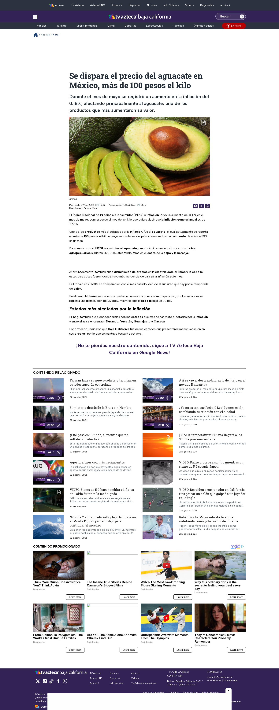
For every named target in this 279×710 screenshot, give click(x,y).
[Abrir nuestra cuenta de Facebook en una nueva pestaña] (58, 681)
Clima (111, 25)
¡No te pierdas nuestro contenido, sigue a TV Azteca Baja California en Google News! (139, 349)
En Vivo (236, 26)
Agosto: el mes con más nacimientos (97, 462)
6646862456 (213, 680)
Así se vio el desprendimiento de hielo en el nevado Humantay (212, 382)
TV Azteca (77, 5)
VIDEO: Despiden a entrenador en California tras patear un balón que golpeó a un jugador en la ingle (212, 494)
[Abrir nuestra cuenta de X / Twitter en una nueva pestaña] (37, 681)
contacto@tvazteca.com (219, 677)
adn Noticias (171, 5)
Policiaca (178, 25)
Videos (189, 5)
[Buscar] (242, 16)
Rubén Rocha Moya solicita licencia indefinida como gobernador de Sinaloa (208, 519)
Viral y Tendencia (87, 25)
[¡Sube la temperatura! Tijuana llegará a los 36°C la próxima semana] (158, 445)
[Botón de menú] (35, 17)
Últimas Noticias (204, 25)
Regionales (207, 5)
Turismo (62, 25)
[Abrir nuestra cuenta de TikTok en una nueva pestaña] (51, 681)
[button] (228, 690)
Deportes (134, 5)
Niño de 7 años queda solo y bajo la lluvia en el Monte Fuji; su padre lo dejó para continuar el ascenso (103, 521)
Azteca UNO (97, 5)
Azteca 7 (117, 5)
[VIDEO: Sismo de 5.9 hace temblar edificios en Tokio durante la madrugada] (48, 500)
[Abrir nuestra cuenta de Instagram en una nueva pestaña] (44, 681)
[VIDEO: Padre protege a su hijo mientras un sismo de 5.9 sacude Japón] (158, 472)
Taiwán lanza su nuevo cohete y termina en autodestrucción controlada (103, 382)
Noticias (152, 5)
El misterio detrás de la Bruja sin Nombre (100, 408)
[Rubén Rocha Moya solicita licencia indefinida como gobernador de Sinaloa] (158, 527)
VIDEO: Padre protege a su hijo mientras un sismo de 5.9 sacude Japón (211, 464)
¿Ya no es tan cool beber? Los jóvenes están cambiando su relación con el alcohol (211, 410)
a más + (225, 5)
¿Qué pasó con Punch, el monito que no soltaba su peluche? (99, 437)
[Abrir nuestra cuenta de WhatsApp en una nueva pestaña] (65, 681)
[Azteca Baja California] (139, 17)
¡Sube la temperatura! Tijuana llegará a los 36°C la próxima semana (210, 437)
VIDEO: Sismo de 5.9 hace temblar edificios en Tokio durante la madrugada (102, 492)
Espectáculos (154, 25)
